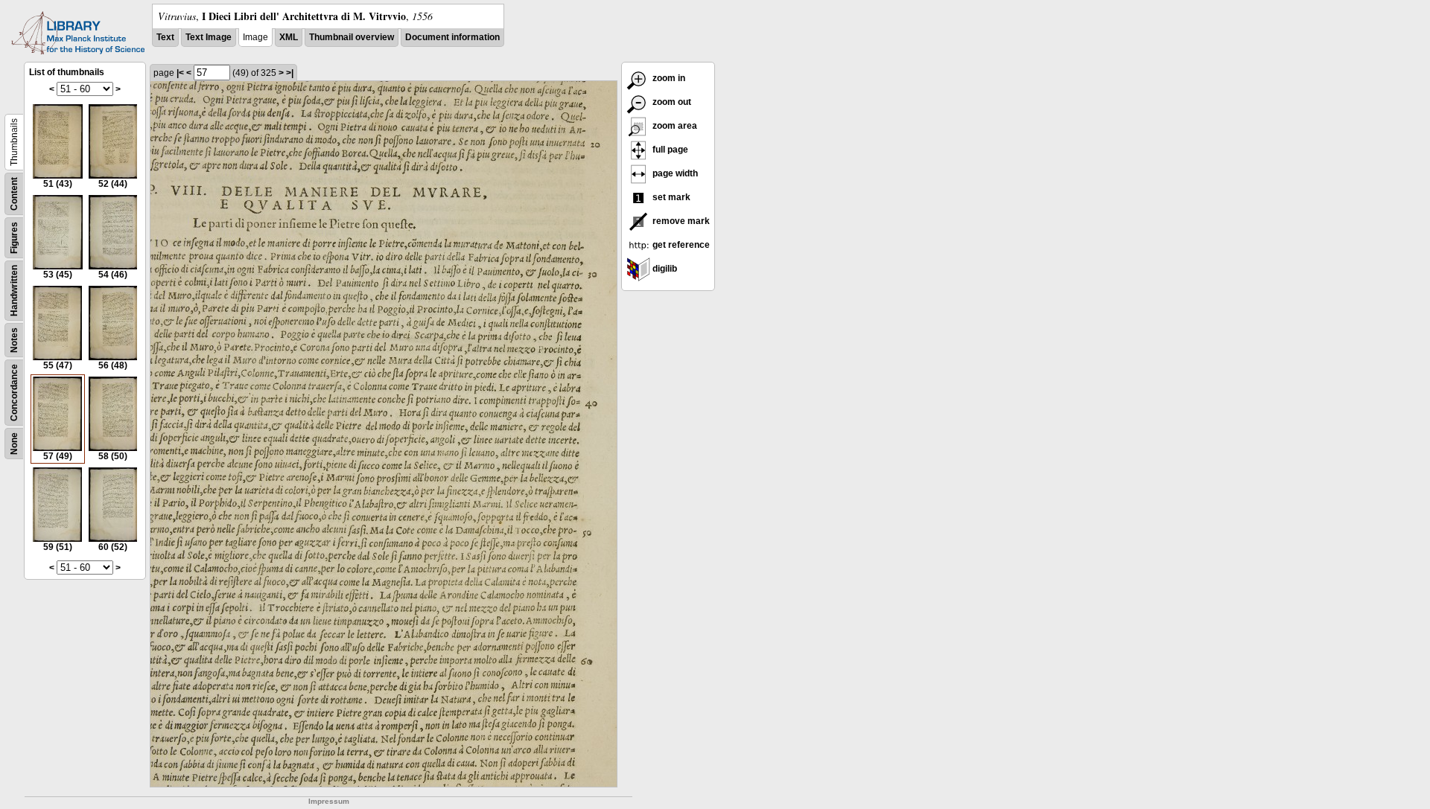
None (14, 443)
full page (669, 149)
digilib (663, 268)
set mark (670, 197)
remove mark (680, 221)
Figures (14, 238)
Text (165, 37)
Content (14, 194)
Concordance (14, 392)
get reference (680, 245)
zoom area (673, 126)
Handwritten (14, 290)
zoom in (667, 78)
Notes (14, 340)
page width (674, 173)
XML (288, 37)
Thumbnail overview (351, 37)
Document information (452, 37)
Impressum (328, 801)
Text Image (208, 37)
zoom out (670, 102)
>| (289, 73)
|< (180, 73)
